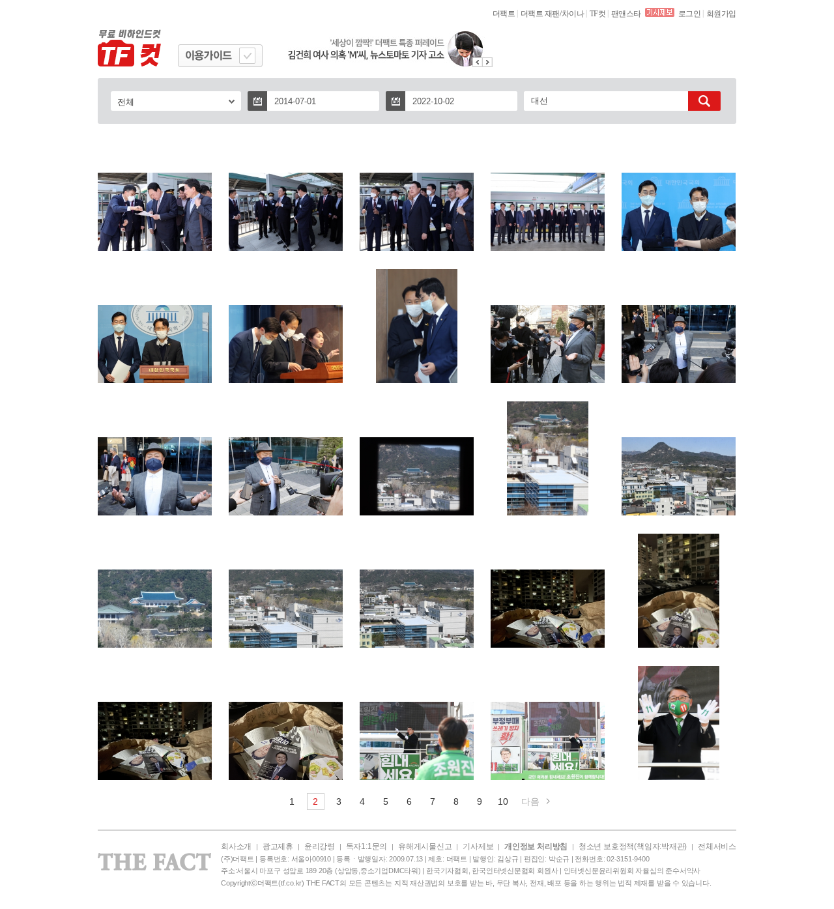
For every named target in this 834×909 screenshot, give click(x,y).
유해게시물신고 (425, 846)
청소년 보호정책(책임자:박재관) (633, 846)
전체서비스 (717, 846)
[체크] (247, 56)
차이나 (573, 13)
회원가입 (721, 13)
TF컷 (598, 13)
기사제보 (478, 846)
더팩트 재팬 (540, 13)
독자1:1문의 (366, 846)
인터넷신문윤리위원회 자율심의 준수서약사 (632, 870)
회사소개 (236, 846)
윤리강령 (319, 846)
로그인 (689, 13)
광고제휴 (278, 846)
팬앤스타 (626, 13)
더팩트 (504, 13)
